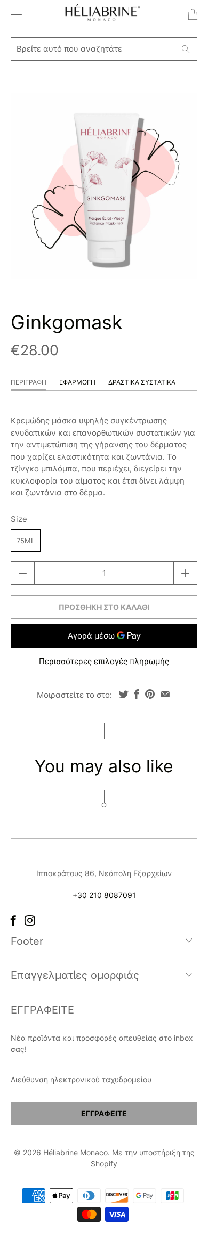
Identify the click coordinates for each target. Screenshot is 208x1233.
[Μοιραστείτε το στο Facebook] (137, 694)
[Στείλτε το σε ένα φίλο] (165, 694)
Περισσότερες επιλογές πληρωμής (104, 661)
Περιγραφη (28, 382)
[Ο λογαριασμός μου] (13, 14)
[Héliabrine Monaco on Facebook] (13, 920)
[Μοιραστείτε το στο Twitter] (123, 694)
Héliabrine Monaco (75, 1152)
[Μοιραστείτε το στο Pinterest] (149, 694)
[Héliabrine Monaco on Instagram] (30, 920)
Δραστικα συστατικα (141, 382)
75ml (26, 540)
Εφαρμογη (77, 382)
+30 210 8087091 (104, 895)
